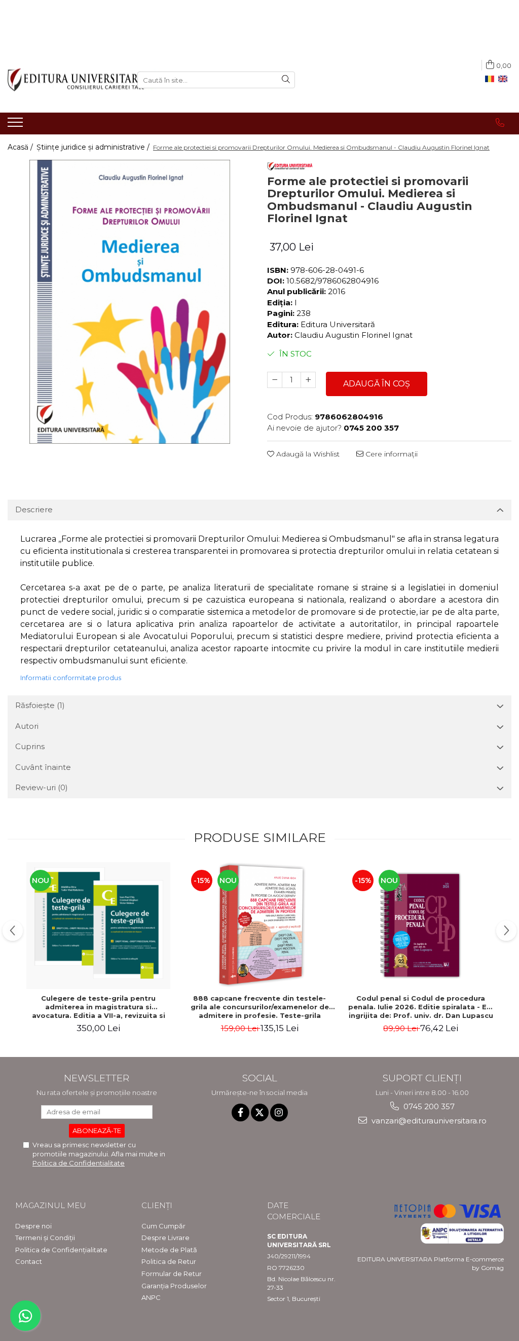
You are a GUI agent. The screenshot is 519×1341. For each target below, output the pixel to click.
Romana (491, 79)
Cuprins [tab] (30, 746)
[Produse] (16, 125)
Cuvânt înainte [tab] (43, 767)
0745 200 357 (428, 1106)
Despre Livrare (165, 1237)
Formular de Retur (171, 1273)
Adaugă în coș (376, 384)
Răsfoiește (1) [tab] (40, 705)
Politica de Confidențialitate (61, 1250)
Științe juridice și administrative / (94, 147)
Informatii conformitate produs (70, 678)
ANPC (151, 1297)
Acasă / (21, 147)
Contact (28, 1261)
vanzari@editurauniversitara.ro (428, 1120)
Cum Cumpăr (163, 1226)
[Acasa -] (65, 79)
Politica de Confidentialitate (78, 1163)
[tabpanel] (130, 302)
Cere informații (390, 453)
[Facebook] (240, 1112)
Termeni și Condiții (45, 1237)
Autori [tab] (27, 726)
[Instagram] (279, 1112)
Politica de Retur (168, 1261)
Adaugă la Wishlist (307, 453)
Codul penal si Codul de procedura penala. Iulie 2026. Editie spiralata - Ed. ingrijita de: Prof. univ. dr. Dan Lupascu (421, 1006)
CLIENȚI (156, 1205)
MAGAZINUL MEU (50, 1205)
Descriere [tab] (34, 509)
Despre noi (33, 1226)
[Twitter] (260, 1112)
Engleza (504, 79)
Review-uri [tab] (41, 787)
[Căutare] (286, 80)
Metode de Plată (169, 1250)
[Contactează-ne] (500, 123)
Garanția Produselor (174, 1286)
